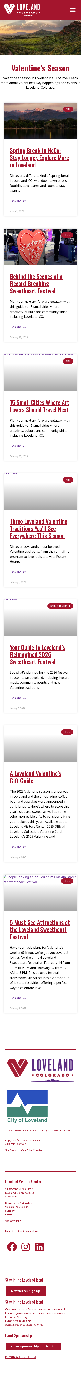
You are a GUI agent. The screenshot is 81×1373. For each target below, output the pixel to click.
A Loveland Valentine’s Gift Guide (35, 777)
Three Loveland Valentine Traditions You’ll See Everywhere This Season (38, 528)
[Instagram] (26, 1247)
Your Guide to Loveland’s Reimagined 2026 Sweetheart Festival (37, 654)
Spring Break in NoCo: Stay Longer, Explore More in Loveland (39, 157)
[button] (73, 10)
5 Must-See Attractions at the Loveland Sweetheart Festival (40, 929)
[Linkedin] (39, 1247)
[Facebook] (12, 1247)
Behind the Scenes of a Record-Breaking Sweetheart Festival (36, 283)
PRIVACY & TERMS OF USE (20, 1357)
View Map (11, 1196)
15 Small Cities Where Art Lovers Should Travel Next (39, 406)
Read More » (18, 200)
